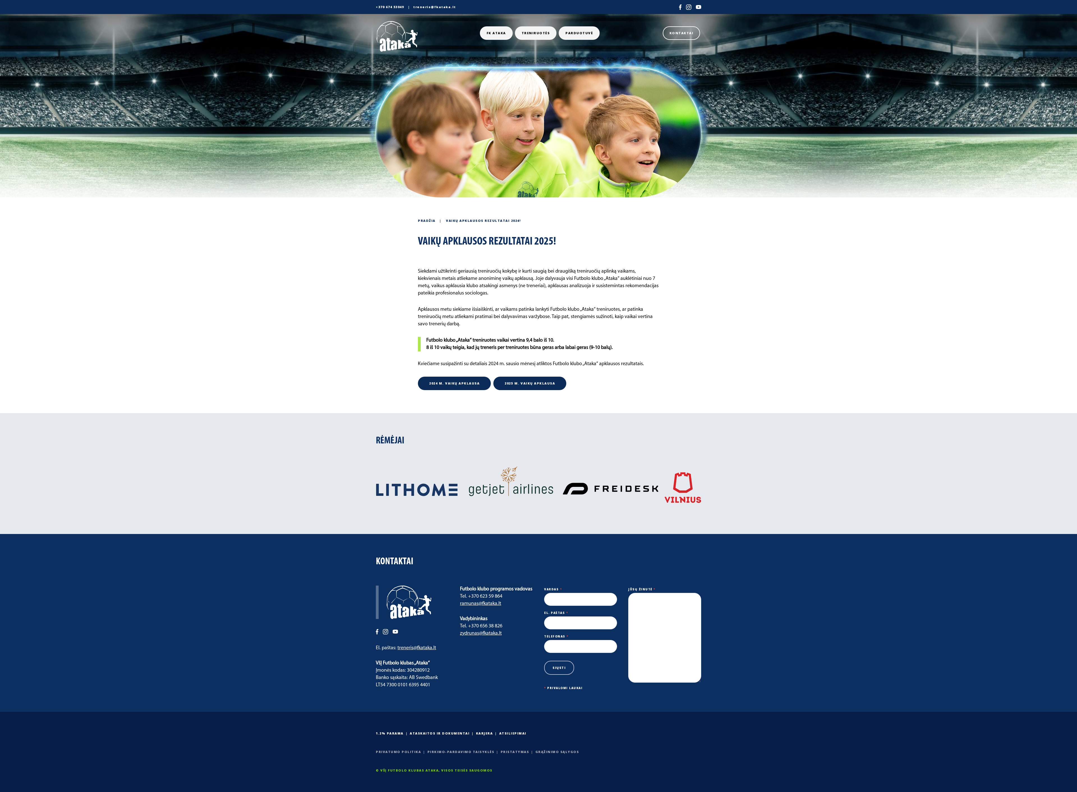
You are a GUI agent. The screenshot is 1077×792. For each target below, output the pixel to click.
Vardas (553, 589)
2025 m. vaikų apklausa (530, 383)
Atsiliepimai (512, 733)
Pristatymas (515, 752)
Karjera (484, 733)
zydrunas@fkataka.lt (481, 633)
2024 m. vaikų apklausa (454, 383)
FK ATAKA (496, 33)
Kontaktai (681, 33)
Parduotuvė (579, 33)
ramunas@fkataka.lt (480, 603)
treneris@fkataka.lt (434, 7)
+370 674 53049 (390, 7)
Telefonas (556, 636)
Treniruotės (536, 33)
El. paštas (556, 613)
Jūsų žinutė (641, 589)
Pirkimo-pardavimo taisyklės (460, 752)
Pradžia (427, 220)
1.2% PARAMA (390, 733)
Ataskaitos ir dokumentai (440, 733)
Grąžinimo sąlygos (557, 752)
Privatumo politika (398, 752)
